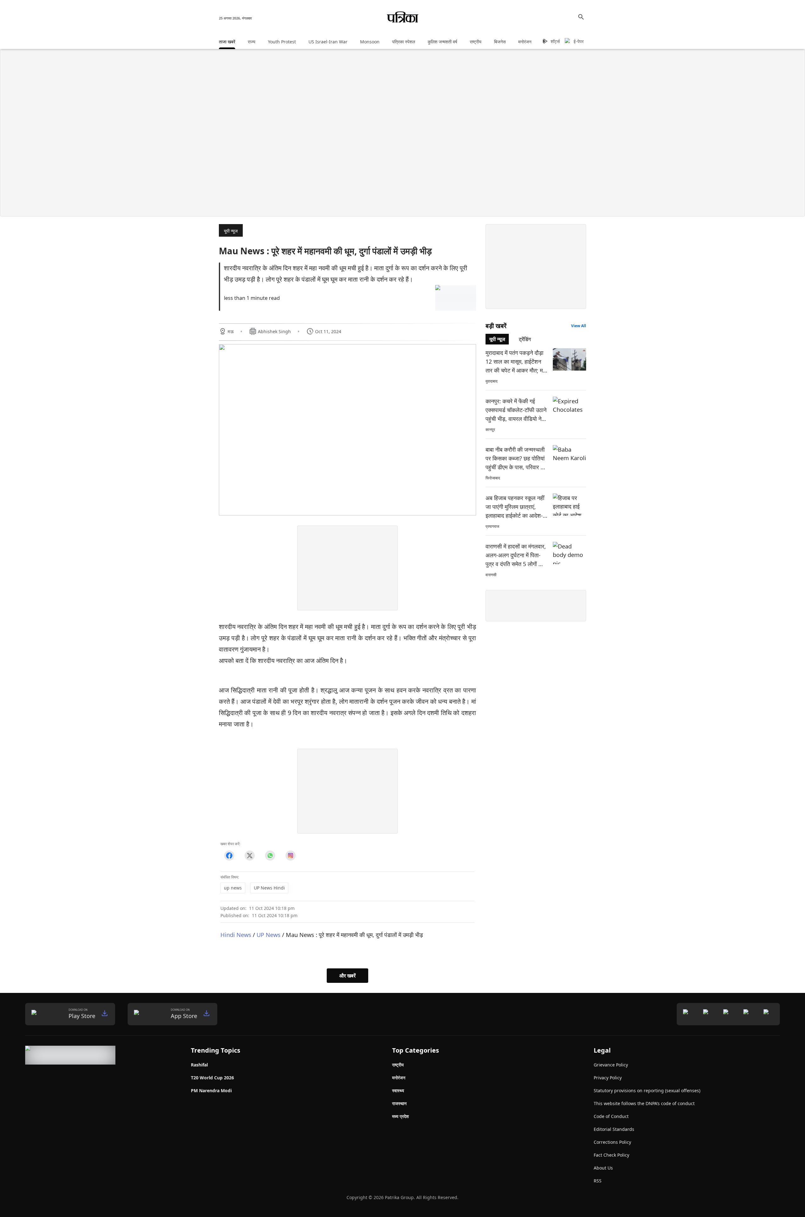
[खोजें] (581, 17)
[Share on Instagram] (290, 855)
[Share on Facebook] (229, 855)
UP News (268, 935)
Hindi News (235, 935)
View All (578, 325)
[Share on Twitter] (249, 855)
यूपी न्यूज (231, 231)
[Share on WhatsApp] (270, 855)
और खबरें (347, 975)
